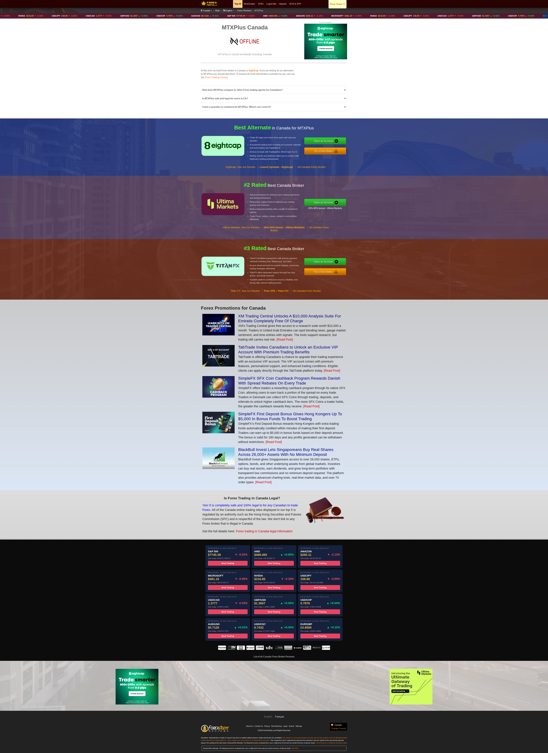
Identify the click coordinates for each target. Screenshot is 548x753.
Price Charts (337, 4)
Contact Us (258, 726)
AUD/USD (145, 16)
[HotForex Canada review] (279, 649)
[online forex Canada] (209, 6)
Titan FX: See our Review (245, 290)
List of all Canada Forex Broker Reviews (274, 656)
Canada (206, 10)
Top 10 (237, 4)
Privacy (267, 726)
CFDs (261, 4)
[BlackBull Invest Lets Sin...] (218, 468)
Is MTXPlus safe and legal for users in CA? (274, 98)
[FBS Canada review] (241, 649)
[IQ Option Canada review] (298, 649)
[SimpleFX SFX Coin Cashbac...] (218, 396)
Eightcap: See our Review (240, 167)
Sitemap (299, 726)
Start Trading (227, 563)
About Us (249, 726)
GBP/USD (74, 16)
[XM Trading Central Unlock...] (218, 334)
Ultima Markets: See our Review (241, 227)
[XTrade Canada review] (260, 649)
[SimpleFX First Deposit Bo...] (218, 432)
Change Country (338, 728)
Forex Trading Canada (216, 77)
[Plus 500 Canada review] (222, 649)
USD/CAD (39, 16)
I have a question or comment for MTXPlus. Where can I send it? (274, 107)
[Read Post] (285, 339)
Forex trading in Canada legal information (264, 531)
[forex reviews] (215, 731)
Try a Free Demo (323, 151)
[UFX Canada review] (269, 649)
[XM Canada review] (231, 649)
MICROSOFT (287, 16)
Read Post (295, 748)
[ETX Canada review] (307, 649)
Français (279, 716)
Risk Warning (276, 726)
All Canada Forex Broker (312, 167)
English (229, 10)
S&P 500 (181, 16)
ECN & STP (295, 4)
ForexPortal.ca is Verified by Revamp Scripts (331, 743)
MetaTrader (249, 4)
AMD (214, 16)
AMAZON (249, 16)
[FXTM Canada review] (326, 649)
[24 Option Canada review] (317, 649)
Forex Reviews (244, 10)
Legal (285, 726)
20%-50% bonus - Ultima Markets (325, 208)
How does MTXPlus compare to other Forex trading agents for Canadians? (274, 90)
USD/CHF (110, 16)
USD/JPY (5, 16)
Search (291, 726)
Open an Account (323, 140)
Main (217, 10)
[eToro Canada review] (288, 649)
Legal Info (271, 4)
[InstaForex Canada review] (250, 649)
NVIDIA (323, 16)
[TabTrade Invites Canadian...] (218, 365)
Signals (283, 4)
